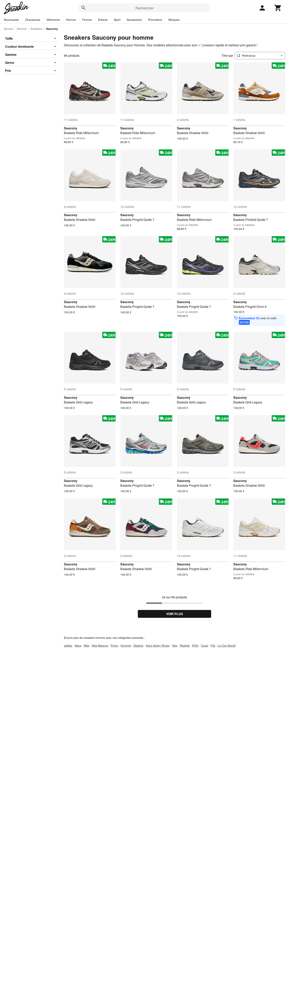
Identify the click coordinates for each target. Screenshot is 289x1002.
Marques (173, 20)
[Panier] (278, 8)
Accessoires (134, 20)
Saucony (70, 128)
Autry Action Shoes (157, 645)
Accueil (8, 29)
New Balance (100, 645)
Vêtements (53, 20)
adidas (68, 645)
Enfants (103, 20)
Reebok (185, 645)
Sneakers (36, 29)
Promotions (155, 20)
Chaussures (32, 20)
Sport (117, 20)
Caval (204, 645)
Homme (71, 20)
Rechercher (144, 7)
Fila (213, 645)
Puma (114, 645)
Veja (174, 645)
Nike (86, 645)
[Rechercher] (83, 8)
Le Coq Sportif (227, 645)
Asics (78, 645)
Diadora (138, 645)
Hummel (126, 645)
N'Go (195, 645)
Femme (87, 20)
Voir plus (174, 614)
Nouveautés (11, 20)
